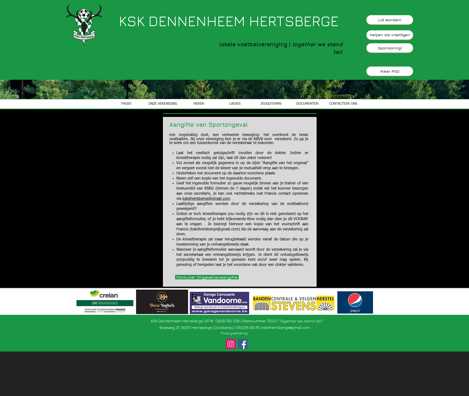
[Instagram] (230, 344)
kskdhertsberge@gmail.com (206, 199)
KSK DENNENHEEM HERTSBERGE (229, 20)
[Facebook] (242, 344)
